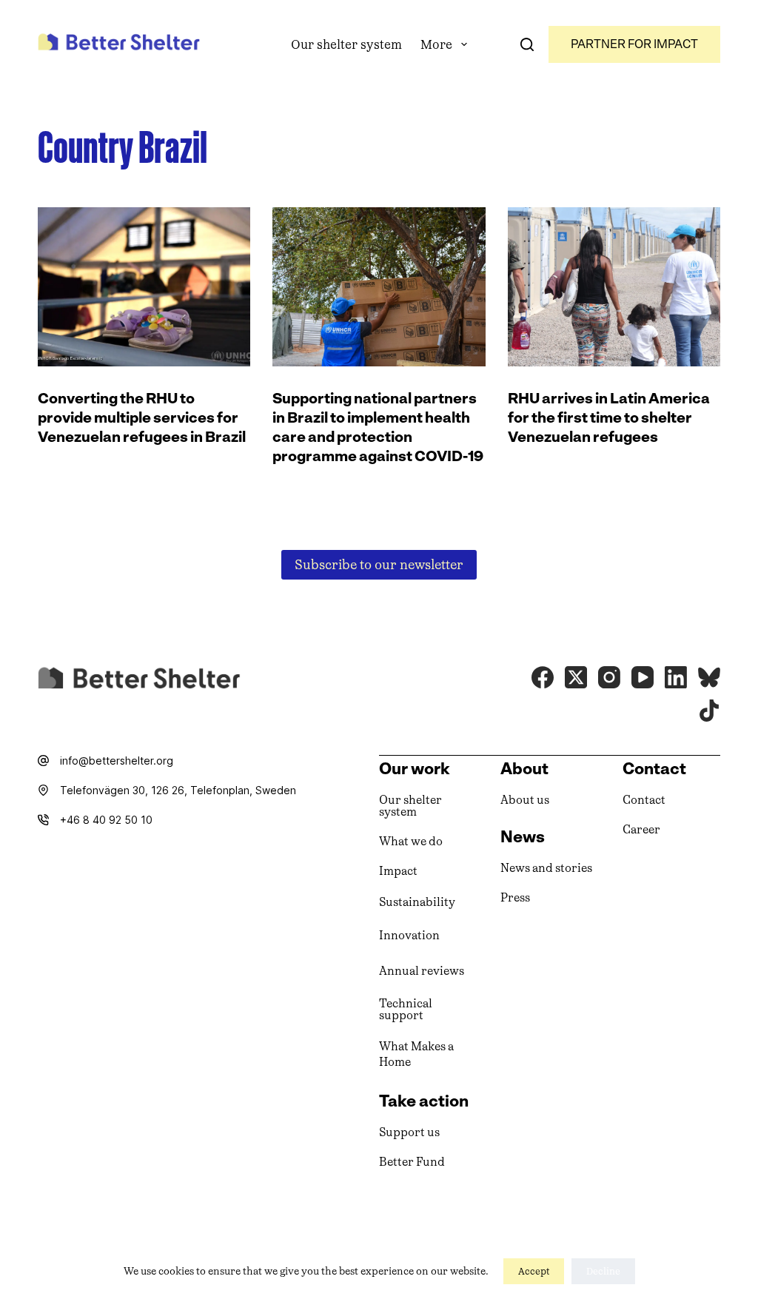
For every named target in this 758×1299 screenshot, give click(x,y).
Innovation (409, 935)
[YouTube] (642, 677)
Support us (409, 1132)
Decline (603, 1271)
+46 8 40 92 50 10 (106, 819)
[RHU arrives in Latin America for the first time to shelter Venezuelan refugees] (614, 286)
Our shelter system (346, 44)
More (436, 44)
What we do (411, 841)
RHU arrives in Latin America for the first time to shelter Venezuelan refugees (609, 417)
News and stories (546, 868)
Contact (644, 800)
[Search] (527, 44)
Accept (533, 1271)
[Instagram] (609, 677)
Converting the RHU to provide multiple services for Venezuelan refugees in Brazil (142, 417)
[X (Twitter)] (576, 677)
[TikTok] (709, 710)
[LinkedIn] (676, 677)
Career (641, 829)
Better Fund (412, 1162)
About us (524, 800)
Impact (398, 871)
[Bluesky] (709, 677)
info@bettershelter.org (116, 760)
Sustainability (417, 902)
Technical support (405, 1009)
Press (515, 897)
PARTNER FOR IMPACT (634, 44)
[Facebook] (542, 677)
